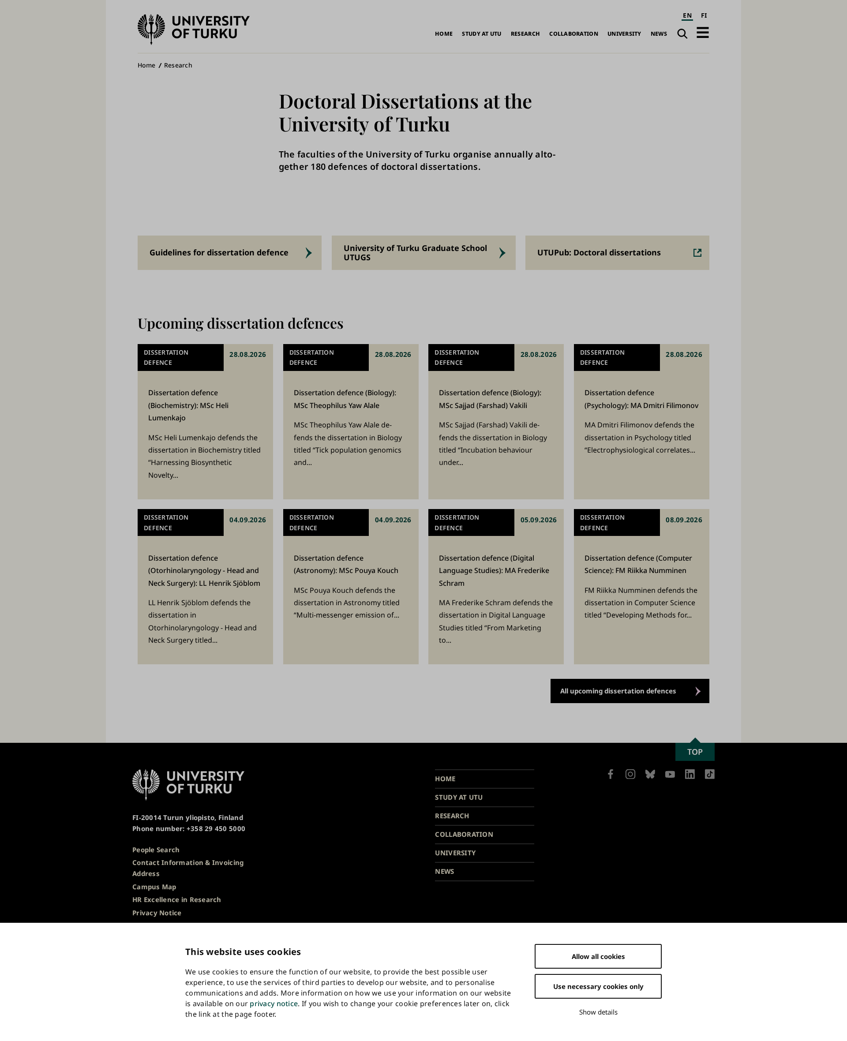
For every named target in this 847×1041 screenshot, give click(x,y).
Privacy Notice (157, 912)
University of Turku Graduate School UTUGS (415, 252)
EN (687, 15)
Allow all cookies (598, 956)
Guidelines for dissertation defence (219, 252)
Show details (598, 1011)
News (659, 33)
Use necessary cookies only (598, 986)
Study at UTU (481, 33)
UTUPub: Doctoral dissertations (599, 252)
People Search (156, 849)
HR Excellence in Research (176, 899)
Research (525, 33)
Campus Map (154, 886)
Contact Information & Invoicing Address (188, 868)
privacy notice (274, 1003)
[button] (703, 32)
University (624, 33)
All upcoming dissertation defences (618, 690)
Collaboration (573, 33)
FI (704, 15)
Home (444, 33)
